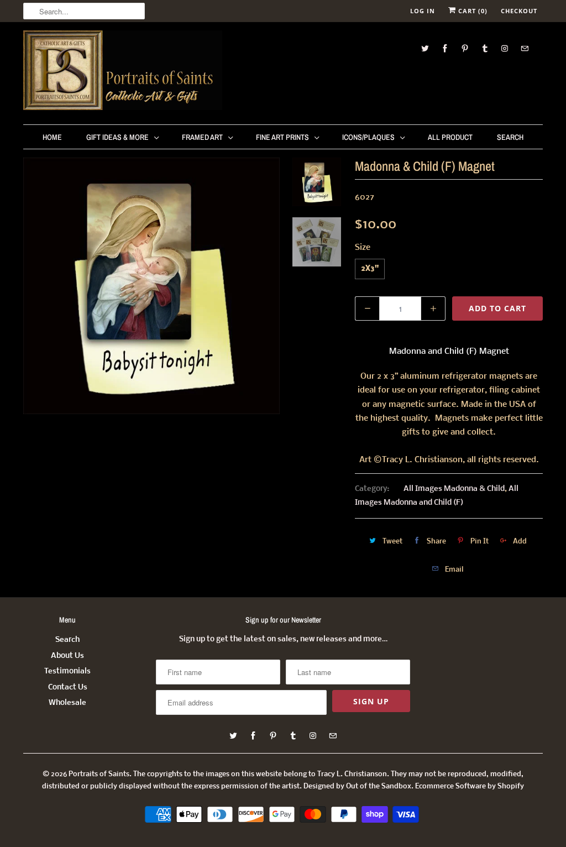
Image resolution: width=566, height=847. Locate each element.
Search (510, 137)
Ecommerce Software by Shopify (469, 786)
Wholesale (67, 703)
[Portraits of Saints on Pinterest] (465, 48)
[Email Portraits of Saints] (524, 48)
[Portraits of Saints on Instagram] (504, 48)
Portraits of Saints (99, 774)
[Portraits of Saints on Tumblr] (485, 48)
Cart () (472, 11)
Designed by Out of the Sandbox (357, 786)
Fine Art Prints (282, 137)
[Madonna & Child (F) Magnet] (151, 286)
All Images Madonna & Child (454, 489)
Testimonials (67, 671)
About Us (67, 656)
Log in (422, 11)
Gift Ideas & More (117, 137)
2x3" (370, 269)
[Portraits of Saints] (122, 71)
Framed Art (202, 137)
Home (52, 137)
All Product (450, 137)
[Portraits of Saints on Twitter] (425, 48)
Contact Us (67, 687)
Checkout (519, 11)
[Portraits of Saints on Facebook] (445, 48)
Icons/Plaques (368, 137)
